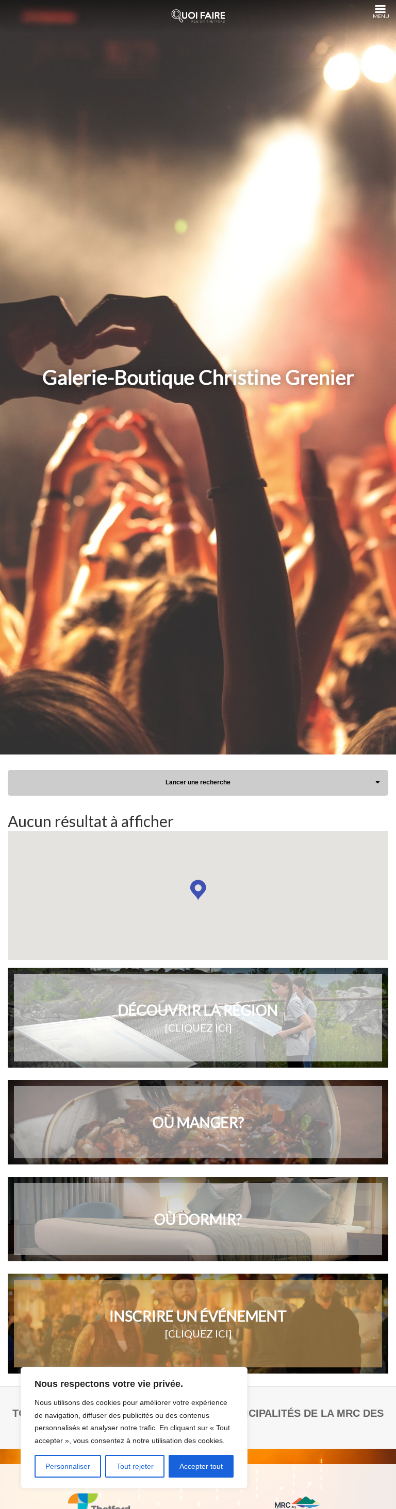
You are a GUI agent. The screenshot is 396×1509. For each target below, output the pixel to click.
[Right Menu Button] (380, 9)
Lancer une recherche (198, 782)
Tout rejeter (135, 1466)
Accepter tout (201, 1466)
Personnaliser (67, 1466)
